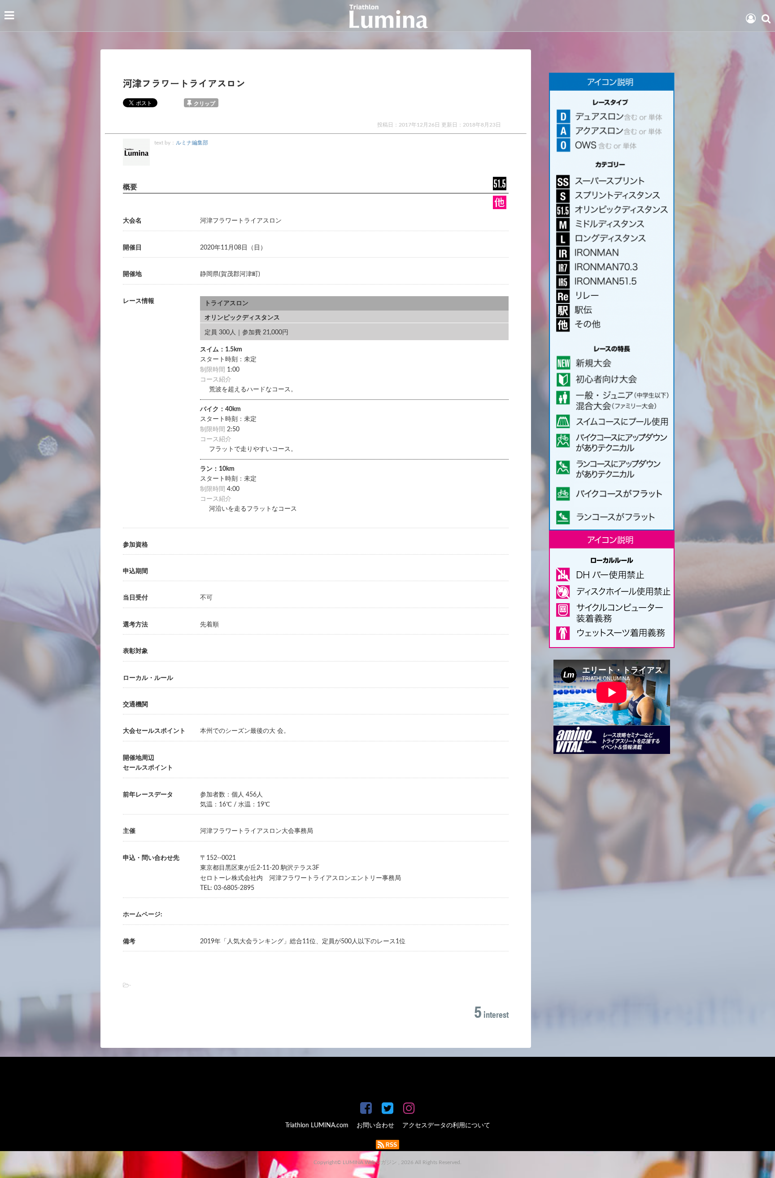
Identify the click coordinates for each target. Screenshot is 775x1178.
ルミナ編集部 (192, 142)
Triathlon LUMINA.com (316, 1125)
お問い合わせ (375, 1125)
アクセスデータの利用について (446, 1125)
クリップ (204, 103)
